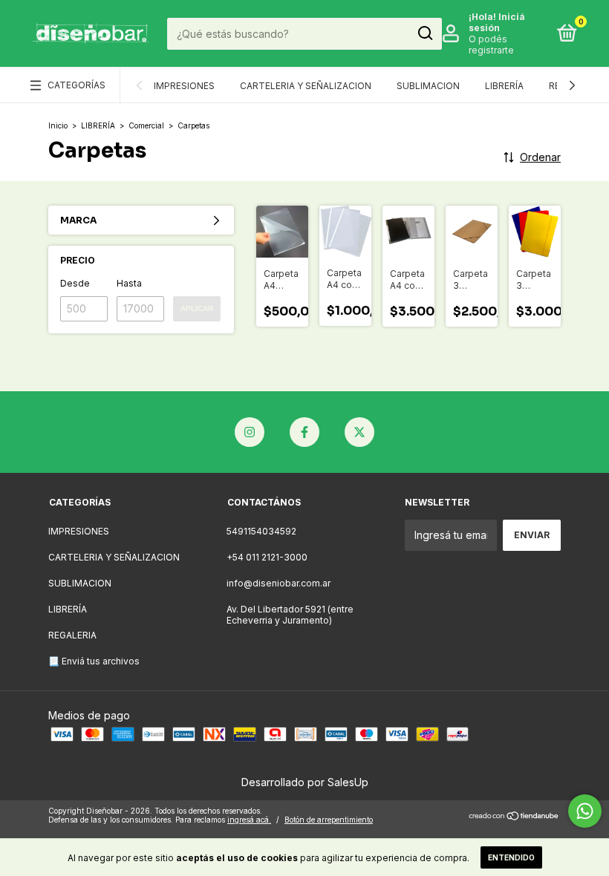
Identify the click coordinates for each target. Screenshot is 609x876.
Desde (75, 283)
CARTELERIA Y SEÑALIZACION (305, 85)
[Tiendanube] (514, 817)
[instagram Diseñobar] (249, 432)
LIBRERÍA (504, 85)
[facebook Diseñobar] (304, 432)
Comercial (146, 125)
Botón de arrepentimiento (328, 819)
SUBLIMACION (428, 85)
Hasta (129, 283)
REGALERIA (72, 635)
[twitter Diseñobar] (359, 432)
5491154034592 (261, 531)
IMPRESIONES (184, 85)
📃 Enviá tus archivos (94, 661)
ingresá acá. (249, 819)
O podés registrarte (491, 44)
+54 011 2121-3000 (267, 557)
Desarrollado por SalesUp (304, 782)
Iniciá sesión (497, 22)
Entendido (511, 857)
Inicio (58, 125)
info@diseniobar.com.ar (278, 583)
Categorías (76, 85)
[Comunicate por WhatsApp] (585, 811)
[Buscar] (424, 33)
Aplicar (196, 308)
